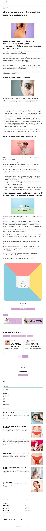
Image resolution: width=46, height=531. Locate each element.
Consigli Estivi (6, 400)
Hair (4, 401)
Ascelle (5, 314)
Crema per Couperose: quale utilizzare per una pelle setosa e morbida (16, 481)
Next (24, 356)
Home (4, 8)
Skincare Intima (6, 404)
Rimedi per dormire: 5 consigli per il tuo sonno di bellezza (15, 413)
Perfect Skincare (6, 507)
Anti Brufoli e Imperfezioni (8, 504)
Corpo (25, 505)
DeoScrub (31, 230)
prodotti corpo (6, 218)
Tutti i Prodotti (27, 510)
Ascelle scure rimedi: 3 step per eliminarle (35, 344)
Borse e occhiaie (6, 395)
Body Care (5, 7)
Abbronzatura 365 (6, 512)
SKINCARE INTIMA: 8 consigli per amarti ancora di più (16, 453)
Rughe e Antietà (6, 505)
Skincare (5, 403)
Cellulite (4, 398)
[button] (42, 3)
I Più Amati (26, 509)
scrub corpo (31, 186)
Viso (25, 504)
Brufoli (4, 396)
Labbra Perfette (6, 509)
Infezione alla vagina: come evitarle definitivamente (16, 440)
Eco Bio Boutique (7, 216)
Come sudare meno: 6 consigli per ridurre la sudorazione (16, 344)
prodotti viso (39, 216)
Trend (4, 406)
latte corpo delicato (14, 179)
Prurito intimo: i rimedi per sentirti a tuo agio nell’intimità (14, 427)
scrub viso (38, 186)
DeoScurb (37, 225)
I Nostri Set (26, 507)
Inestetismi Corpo (6, 510)
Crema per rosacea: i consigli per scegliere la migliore (14, 468)
